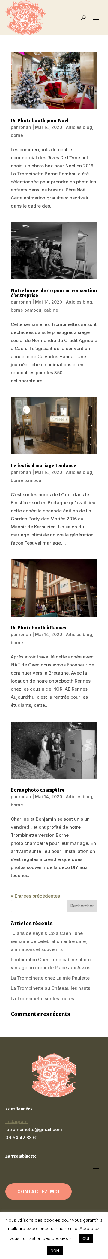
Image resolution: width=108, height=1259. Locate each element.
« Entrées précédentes (35, 896)
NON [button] (55, 1250)
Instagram (16, 1121)
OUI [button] (85, 1238)
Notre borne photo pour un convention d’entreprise (54, 292)
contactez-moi (38, 1191)
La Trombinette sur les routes (42, 998)
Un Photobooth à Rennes (38, 628)
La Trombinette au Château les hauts (50, 988)
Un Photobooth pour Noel (40, 120)
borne (17, 135)
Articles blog (79, 127)
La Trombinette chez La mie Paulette (50, 978)
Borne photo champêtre (37, 790)
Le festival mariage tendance (43, 466)
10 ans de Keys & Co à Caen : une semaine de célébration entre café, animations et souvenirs (49, 941)
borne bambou (26, 310)
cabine (51, 310)
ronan (25, 127)
